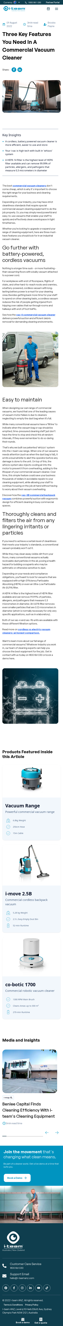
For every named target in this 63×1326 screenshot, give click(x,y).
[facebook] (14, 69)
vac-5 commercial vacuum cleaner (35, 314)
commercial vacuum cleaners (29, 185)
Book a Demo (14, 1177)
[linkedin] (19, 69)
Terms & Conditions (13, 1304)
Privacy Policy (31, 1304)
